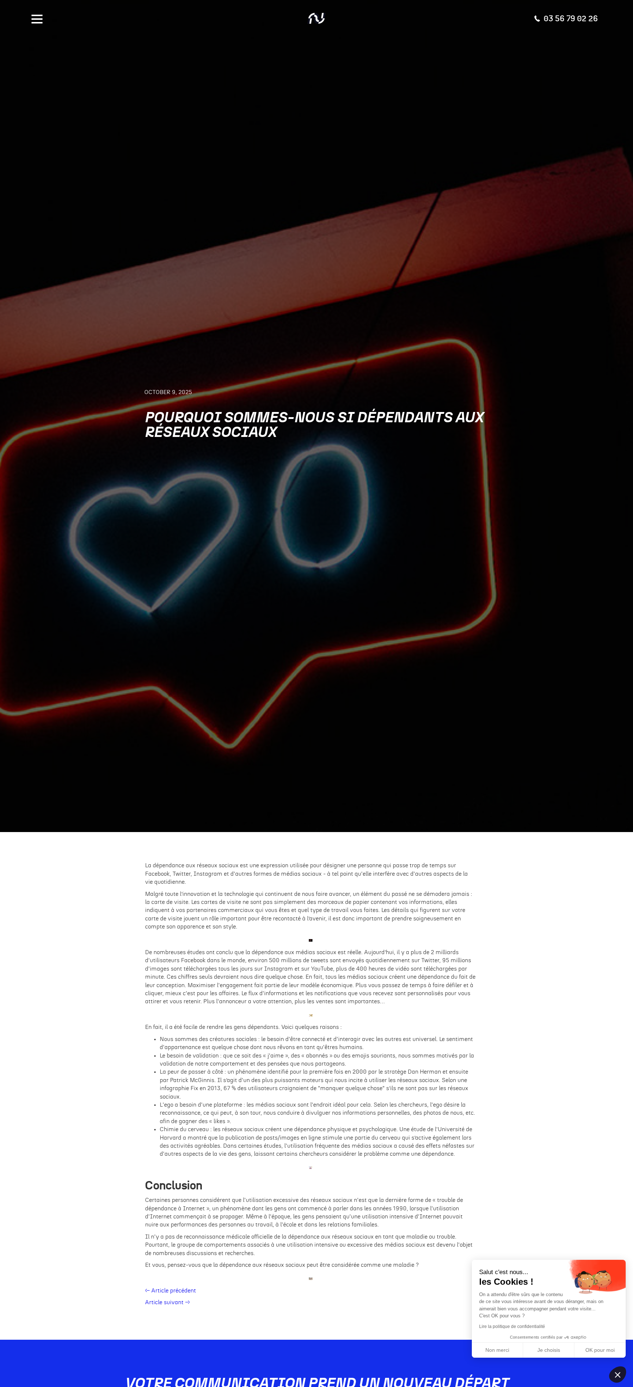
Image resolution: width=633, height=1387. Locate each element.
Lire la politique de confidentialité (512, 1326)
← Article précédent (170, 1291)
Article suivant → (167, 1302)
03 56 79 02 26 (571, 18)
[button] (617, 1374)
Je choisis (548, 1350)
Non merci (497, 1350)
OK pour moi (600, 1350)
